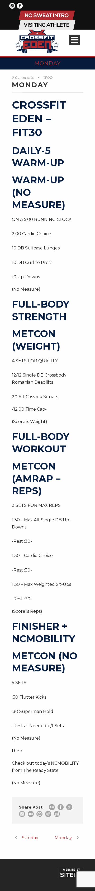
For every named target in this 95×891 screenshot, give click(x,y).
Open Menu (74, 40)
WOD (48, 78)
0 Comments (23, 78)
